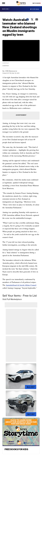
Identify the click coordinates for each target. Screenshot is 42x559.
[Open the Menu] (3, 3)
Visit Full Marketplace (12, 299)
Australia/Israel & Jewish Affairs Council (21, 285)
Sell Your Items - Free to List (19, 295)
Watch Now (36, 3)
